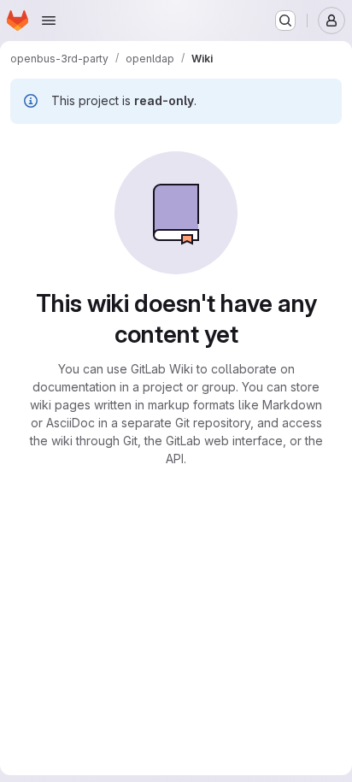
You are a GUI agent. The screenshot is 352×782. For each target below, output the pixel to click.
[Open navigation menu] (48, 20)
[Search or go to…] (285, 20)
